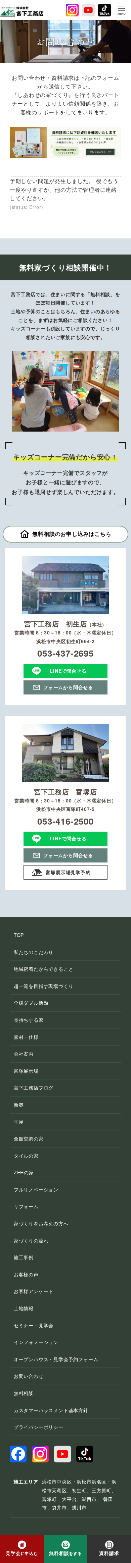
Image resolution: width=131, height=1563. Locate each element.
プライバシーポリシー (38, 1427)
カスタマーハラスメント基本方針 (51, 1410)
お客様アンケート (33, 1291)
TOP (19, 935)
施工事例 (24, 1257)
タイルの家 (26, 1155)
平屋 (19, 1121)
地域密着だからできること (44, 968)
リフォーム (26, 1206)
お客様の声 (26, 1274)
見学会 (22, 1553)
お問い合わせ (29, 1376)
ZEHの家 (24, 1172)
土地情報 (24, 1308)
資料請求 (109, 1553)
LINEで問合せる (68, 670)
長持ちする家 (29, 1019)
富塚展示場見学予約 (68, 872)
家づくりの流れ (31, 1240)
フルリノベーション (36, 1189)
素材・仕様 (26, 1037)
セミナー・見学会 (33, 1325)
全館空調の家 (29, 1138)
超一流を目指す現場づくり (44, 986)
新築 (19, 1104)
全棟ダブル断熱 (31, 1002)
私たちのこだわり (33, 952)
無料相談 (24, 1393)
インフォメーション (36, 1342)
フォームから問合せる (68, 687)
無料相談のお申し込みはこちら (71, 534)
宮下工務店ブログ (33, 1087)
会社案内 (24, 1053)
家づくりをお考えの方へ (41, 1223)
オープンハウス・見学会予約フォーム (56, 1359)
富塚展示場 (26, 1070)
